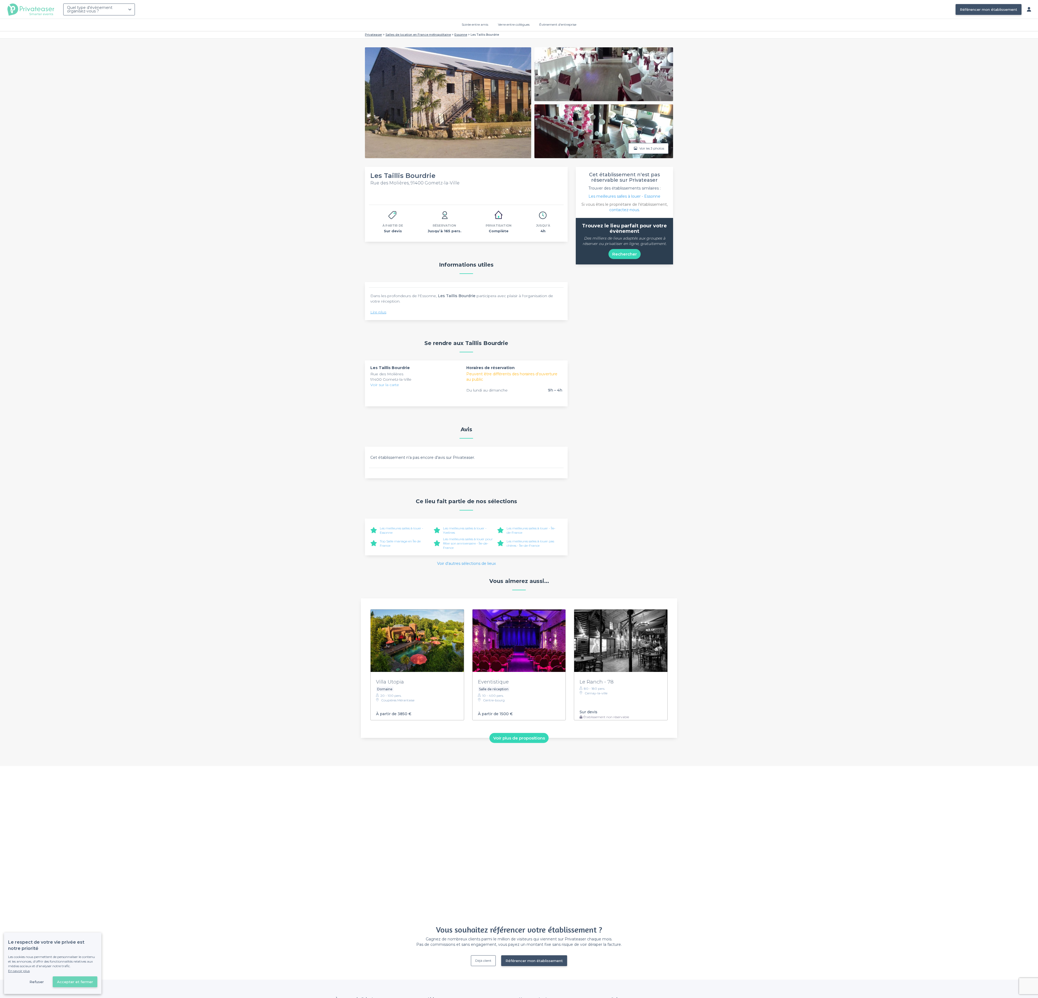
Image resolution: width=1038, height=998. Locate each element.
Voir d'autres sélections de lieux (466, 563)
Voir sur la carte (384, 384)
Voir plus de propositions (519, 737)
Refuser (36, 982)
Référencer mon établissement (988, 9)
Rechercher (624, 254)
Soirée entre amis (475, 24)
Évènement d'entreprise (557, 24)
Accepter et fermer (75, 982)
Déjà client (483, 961)
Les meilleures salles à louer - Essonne (624, 196)
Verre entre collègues (514, 24)
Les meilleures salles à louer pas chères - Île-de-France (530, 543)
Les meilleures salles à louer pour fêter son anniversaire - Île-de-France (468, 543)
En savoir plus (19, 971)
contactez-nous (624, 209)
